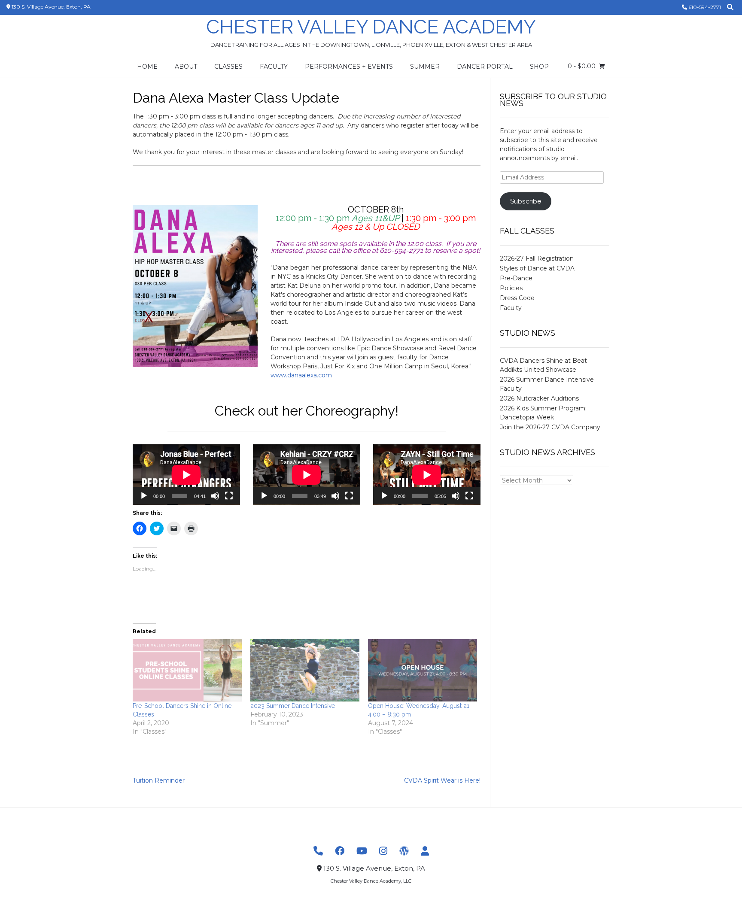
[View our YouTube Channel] (361, 851)
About (186, 66)
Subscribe (525, 201)
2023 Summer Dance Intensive (292, 705)
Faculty (274, 66)
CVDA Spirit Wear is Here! (442, 780)
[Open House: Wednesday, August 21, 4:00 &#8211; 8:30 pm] (422, 670)
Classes (228, 66)
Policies (511, 288)
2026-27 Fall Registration (537, 258)
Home (147, 66)
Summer (425, 66)
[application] (186, 474)
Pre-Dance (516, 278)
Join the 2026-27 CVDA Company (550, 427)
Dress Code (517, 298)
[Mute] (215, 496)
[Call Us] (318, 851)
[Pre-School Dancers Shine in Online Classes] (187, 670)
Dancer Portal (485, 66)
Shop (539, 66)
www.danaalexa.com (302, 375)
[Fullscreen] (229, 496)
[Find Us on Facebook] (339, 851)
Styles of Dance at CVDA (537, 268)
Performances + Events (349, 66)
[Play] (144, 496)
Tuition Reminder (159, 780)
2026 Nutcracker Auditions (539, 398)
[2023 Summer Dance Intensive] (304, 670)
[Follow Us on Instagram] (383, 851)
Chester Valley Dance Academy (371, 26)
